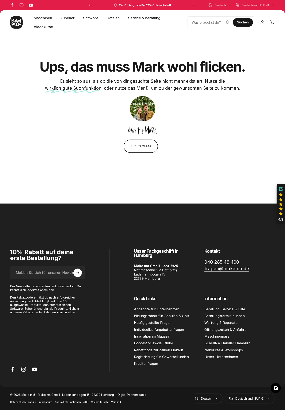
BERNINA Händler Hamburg (227, 343)
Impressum (45, 401)
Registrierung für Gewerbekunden (161, 357)
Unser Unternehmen (221, 357)
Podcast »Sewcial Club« (153, 343)
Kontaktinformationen (68, 401)
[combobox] (220, 5)
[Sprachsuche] (227, 22)
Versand (116, 401)
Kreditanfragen (146, 363)
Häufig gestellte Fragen (153, 322)
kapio (142, 394)
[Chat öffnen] (276, 388)
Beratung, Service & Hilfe (224, 309)
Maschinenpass (216, 336)
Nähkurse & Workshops (223, 350)
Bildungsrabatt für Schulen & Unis (161, 316)
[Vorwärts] (194, 5)
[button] (281, 204)
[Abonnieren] (77, 273)
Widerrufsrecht (100, 401)
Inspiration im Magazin (152, 336)
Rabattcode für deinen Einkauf (158, 350)
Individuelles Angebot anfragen (159, 329)
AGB (86, 401)
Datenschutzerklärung (23, 401)
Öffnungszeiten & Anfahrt (225, 329)
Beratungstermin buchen (224, 316)
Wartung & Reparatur (221, 322)
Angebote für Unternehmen (156, 309)
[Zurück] (90, 5)
